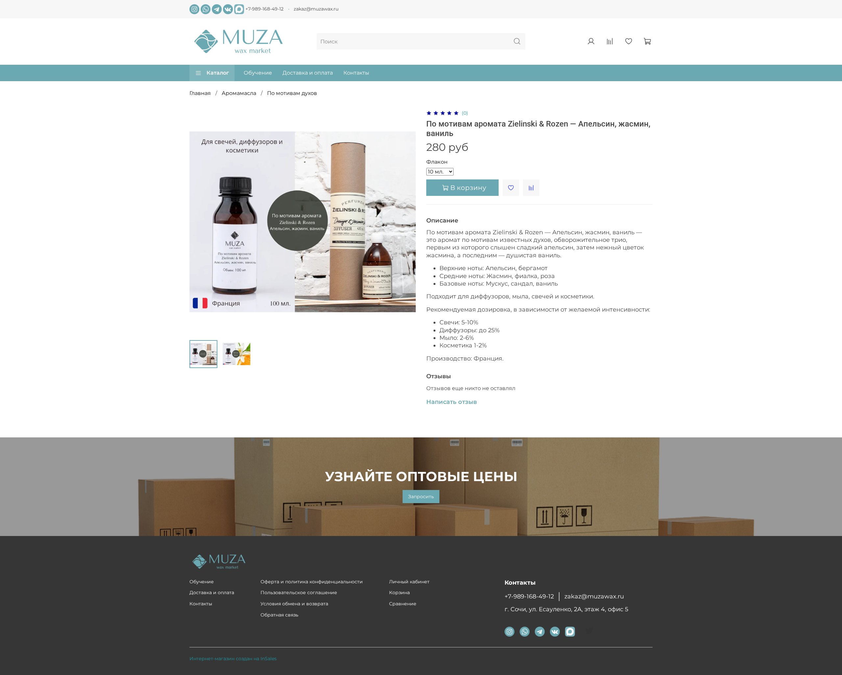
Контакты (356, 73)
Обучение (258, 73)
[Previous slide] (200, 222)
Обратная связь (279, 615)
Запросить (421, 497)
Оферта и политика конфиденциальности (311, 582)
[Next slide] (405, 222)
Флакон (437, 162)
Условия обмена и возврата (294, 604)
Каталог (218, 73)
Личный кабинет (409, 582)
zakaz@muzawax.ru (316, 9)
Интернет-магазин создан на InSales (233, 659)
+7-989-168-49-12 (264, 9)
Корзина (399, 592)
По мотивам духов (292, 93)
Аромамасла (239, 93)
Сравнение (402, 604)
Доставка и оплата (308, 73)
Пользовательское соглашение (298, 592)
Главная (200, 93)
